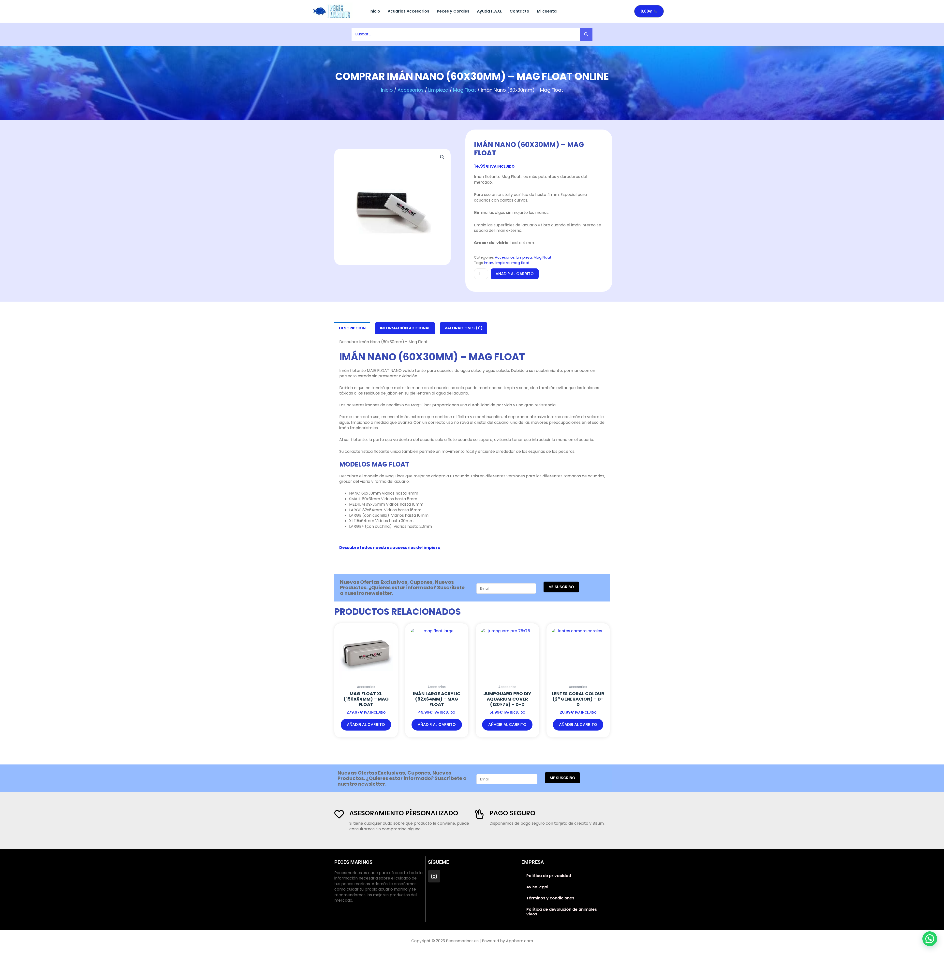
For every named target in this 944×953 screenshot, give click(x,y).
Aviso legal (537, 887)
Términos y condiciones (550, 898)
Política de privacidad (548, 876)
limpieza (502, 262)
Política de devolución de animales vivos (561, 912)
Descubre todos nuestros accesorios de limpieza (390, 547)
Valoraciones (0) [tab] (463, 328)
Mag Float (464, 90)
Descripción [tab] (352, 328)
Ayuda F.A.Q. (489, 11)
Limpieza (438, 90)
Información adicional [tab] (405, 328)
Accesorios (411, 90)
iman (488, 262)
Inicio (374, 11)
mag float (520, 262)
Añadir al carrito (515, 274)
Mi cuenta (547, 11)
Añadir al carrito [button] (366, 724)
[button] (442, 157)
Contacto (519, 11)
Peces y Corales (453, 11)
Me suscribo (561, 586)
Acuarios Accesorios (408, 11)
